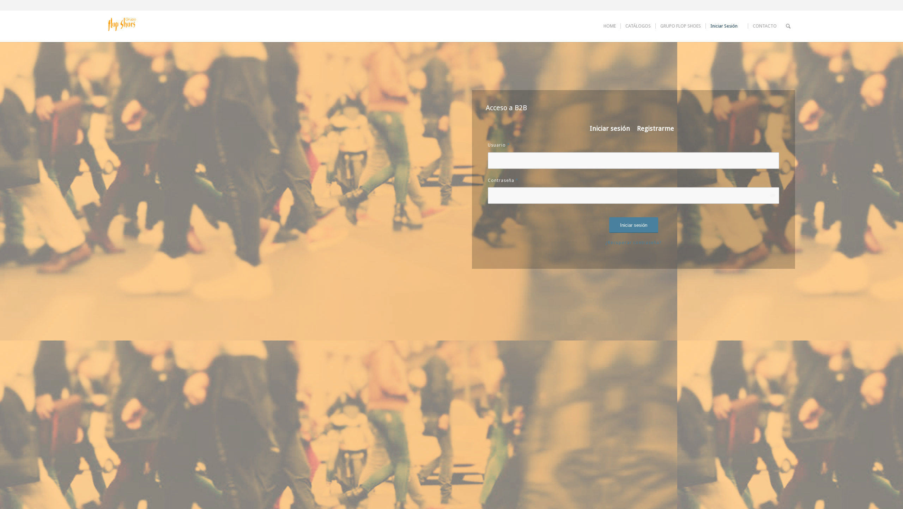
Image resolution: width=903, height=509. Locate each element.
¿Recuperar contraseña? (633, 242)
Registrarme (655, 128)
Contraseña (503, 180)
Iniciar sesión (610, 128)
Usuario (499, 145)
